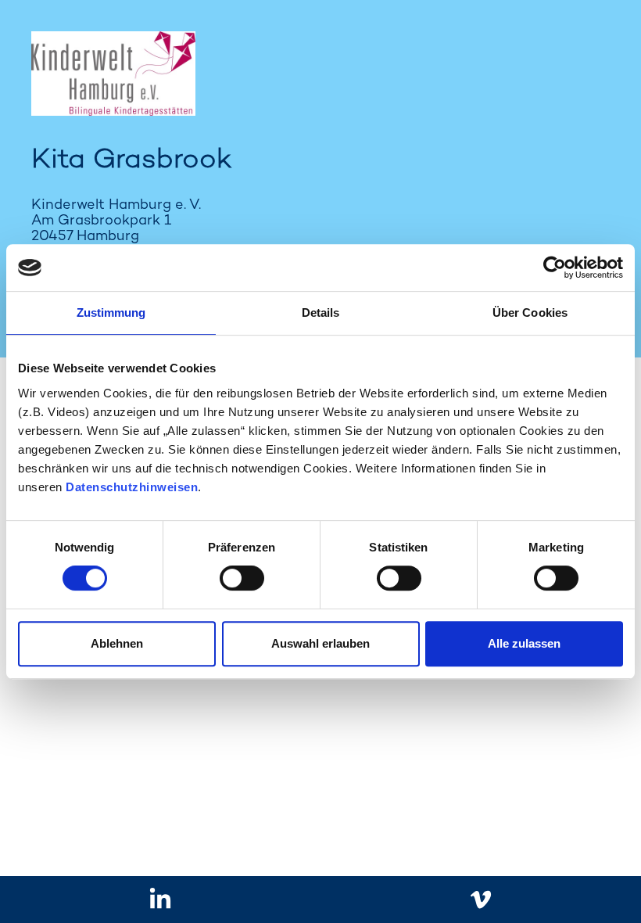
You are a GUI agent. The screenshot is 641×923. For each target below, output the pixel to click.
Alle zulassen (524, 643)
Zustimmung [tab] (111, 312)
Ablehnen (117, 643)
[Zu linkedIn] (160, 900)
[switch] (242, 578)
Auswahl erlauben (320, 643)
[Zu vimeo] (481, 900)
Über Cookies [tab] (530, 312)
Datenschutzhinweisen (132, 487)
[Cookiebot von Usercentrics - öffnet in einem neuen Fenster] (554, 267)
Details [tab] (321, 312)
